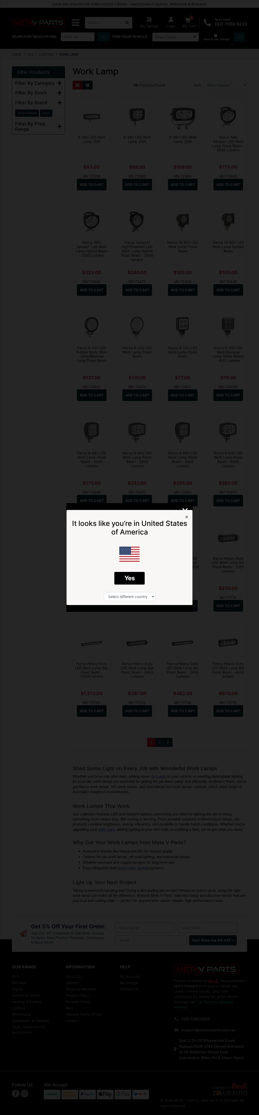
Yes (129, 578)
